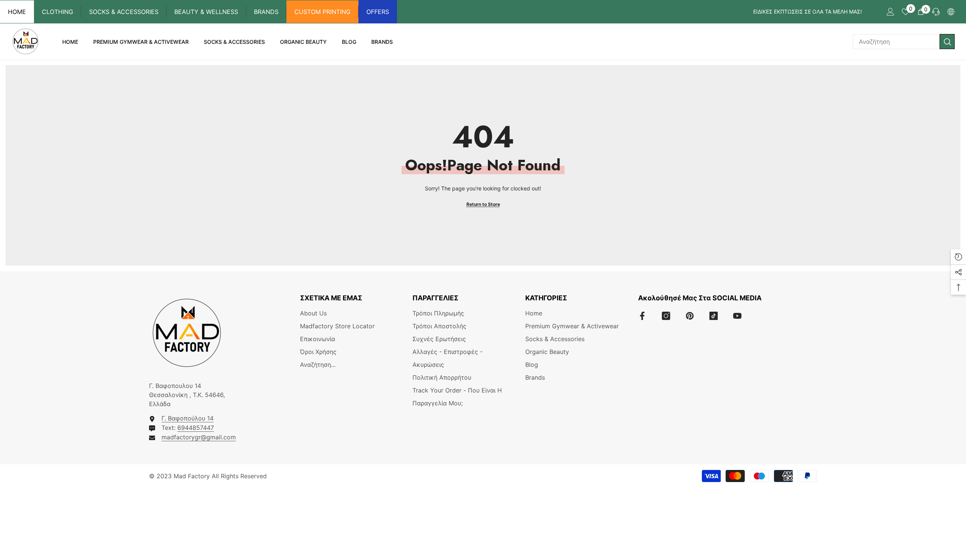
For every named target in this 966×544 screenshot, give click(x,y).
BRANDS (266, 11)
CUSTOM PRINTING (322, 11)
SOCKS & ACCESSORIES (123, 11)
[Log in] (890, 11)
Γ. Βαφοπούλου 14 (188, 418)
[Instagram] (666, 316)
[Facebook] (642, 316)
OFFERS (377, 11)
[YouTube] (737, 316)
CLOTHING (57, 11)
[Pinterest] (690, 316)
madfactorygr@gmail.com (199, 437)
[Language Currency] (951, 11)
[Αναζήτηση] (904, 41)
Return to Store (483, 204)
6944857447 (195, 427)
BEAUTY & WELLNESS (206, 11)
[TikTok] (714, 316)
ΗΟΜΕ (17, 11)
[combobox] (896, 41)
